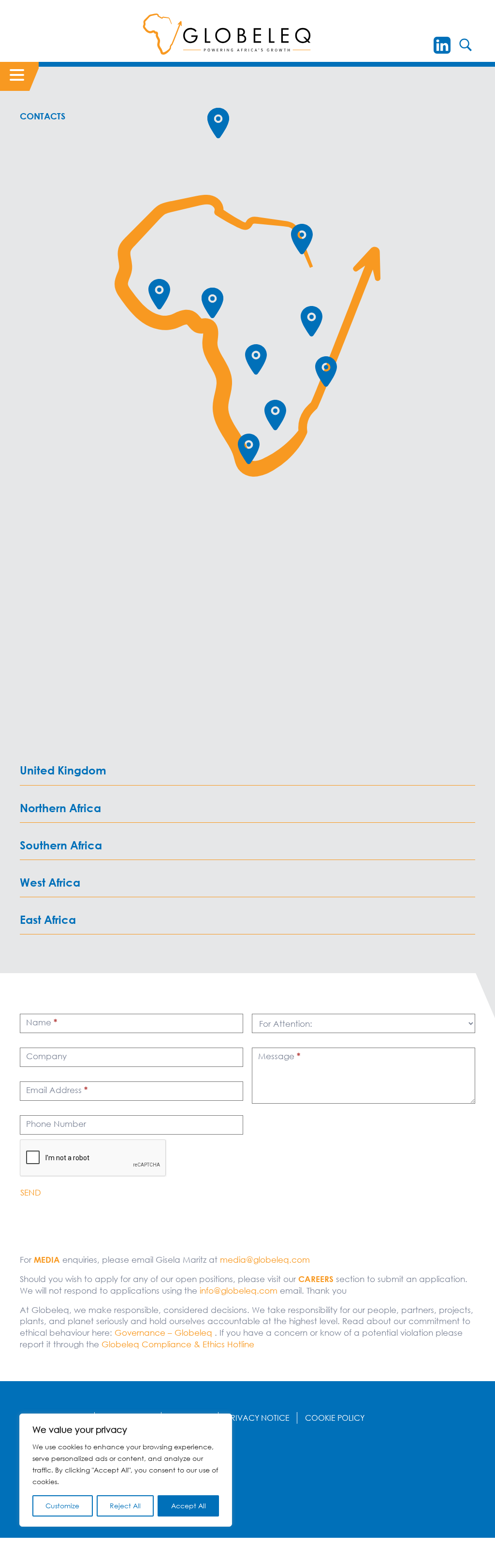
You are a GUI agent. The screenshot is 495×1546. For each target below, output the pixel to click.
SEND (30, 1192)
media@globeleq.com (265, 1259)
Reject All (125, 1506)
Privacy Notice (258, 1418)
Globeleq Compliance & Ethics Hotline (178, 1344)
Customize (62, 1506)
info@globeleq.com (238, 1290)
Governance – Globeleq (163, 1332)
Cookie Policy (334, 1418)
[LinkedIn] (442, 45)
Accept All (188, 1506)
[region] (125, 1470)
